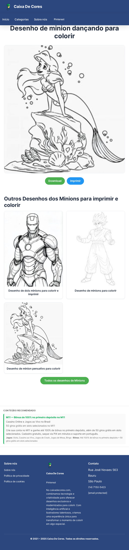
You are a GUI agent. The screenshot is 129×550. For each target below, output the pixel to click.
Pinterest (59, 19)
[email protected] (97, 492)
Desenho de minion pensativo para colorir (33, 368)
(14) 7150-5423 (97, 487)
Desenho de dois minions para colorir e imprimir (33, 292)
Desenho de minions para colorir (95, 290)
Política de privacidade (16, 475)
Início (5, 19)
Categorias (22, 19)
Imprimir (75, 180)
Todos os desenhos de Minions (64, 380)
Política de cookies (14, 481)
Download (54, 180)
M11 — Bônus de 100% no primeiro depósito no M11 (35, 417)
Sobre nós (40, 19)
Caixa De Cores (28, 6)
